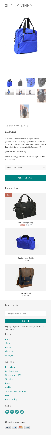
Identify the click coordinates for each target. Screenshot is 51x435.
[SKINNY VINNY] (18, 5)
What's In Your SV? (13, 375)
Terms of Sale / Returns (15, 391)
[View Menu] (38, 5)
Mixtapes (9, 355)
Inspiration (10, 367)
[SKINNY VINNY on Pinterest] (17, 412)
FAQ (7, 395)
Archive (8, 387)
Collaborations (11, 371)
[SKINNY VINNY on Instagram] (22, 412)
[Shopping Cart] (43, 5)
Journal (8, 347)
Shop (7, 343)
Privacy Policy (11, 399)
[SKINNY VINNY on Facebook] (12, 412)
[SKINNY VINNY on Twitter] (7, 412)
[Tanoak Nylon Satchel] (25, 36)
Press (7, 383)
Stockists (9, 379)
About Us (9, 351)
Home (8, 339)
